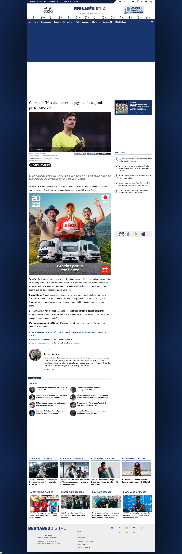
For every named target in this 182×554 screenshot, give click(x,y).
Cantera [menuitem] (57, 22)
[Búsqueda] (152, 22)
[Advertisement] (91, 43)
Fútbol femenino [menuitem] (83, 22)
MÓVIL (76, 1)
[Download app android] (146, 1)
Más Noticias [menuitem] (120, 22)
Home (32, 1)
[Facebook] (119, 1)
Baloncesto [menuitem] (46, 22)
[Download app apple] (141, 1)
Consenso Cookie (83, 548)
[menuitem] (30, 22)
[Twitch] (137, 1)
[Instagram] (128, 1)
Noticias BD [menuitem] (108, 22)
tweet (104, 153)
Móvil (79, 531)
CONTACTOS (66, 1)
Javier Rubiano (37, 160)
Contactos (81, 538)
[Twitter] (124, 1)
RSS (78, 534)
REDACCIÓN (42, 1)
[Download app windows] (150, 1)
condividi (92, 153)
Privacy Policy (82, 544)
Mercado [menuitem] (96, 22)
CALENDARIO (54, 1)
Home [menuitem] (36, 22)
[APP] (121, 234)
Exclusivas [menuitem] (68, 22)
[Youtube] (133, 1)
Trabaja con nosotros (85, 541)
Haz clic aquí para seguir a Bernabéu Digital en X (51, 339)
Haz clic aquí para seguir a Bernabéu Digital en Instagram (55, 343)
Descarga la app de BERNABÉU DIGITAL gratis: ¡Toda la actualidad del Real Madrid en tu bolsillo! (67, 334)
